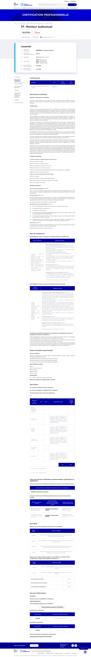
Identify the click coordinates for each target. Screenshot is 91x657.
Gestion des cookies (44, 655)
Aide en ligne (36, 37)
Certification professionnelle (27, 8)
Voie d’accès (34, 384)
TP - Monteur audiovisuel (45, 50)
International (73, 1)
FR (52, 37)
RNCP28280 (38, 618)
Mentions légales (69, 655)
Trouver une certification (22, 23)
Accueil (15, 23)
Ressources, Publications (60, 8)
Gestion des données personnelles (35, 655)
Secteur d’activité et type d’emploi (41, 350)
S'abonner (34, 645)
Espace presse (21, 655)
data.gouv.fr (74, 653)
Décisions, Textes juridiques (71, 8)
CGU (65, 655)
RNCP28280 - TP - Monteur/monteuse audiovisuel (39, 491)
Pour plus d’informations (38, 593)
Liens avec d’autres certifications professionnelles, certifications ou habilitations (52, 480)
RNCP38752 (38, 630)
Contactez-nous (74, 655)
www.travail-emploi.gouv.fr (35, 601)
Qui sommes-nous (17, 8)
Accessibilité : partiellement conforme (58, 655)
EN (54, 37)
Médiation (66, 1)
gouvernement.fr (41, 653)
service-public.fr (67, 653)
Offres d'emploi (16, 655)
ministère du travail (49, 653)
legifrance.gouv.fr (58, 653)
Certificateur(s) (35, 78)
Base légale (33, 524)
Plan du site (49, 655)
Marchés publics (26, 655)
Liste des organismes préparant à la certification (52, 607)
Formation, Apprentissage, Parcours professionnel (44, 8)
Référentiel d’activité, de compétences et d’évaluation (41, 636)
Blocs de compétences (37, 234)
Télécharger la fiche (26, 37)
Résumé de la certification (38, 94)
